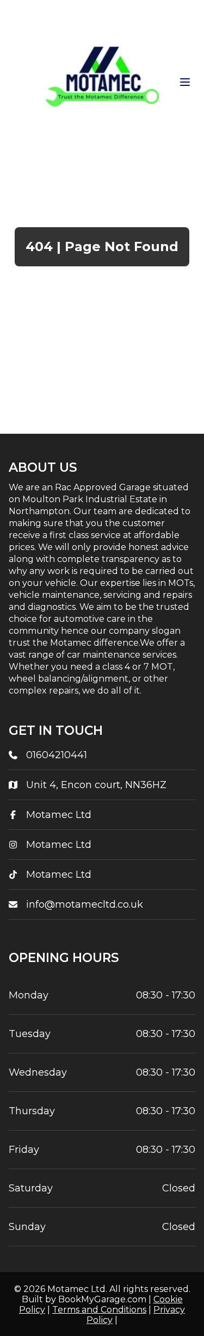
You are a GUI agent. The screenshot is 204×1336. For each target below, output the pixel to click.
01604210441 (56, 755)
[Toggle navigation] (185, 82)
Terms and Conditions (99, 1309)
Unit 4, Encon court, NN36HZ (96, 785)
